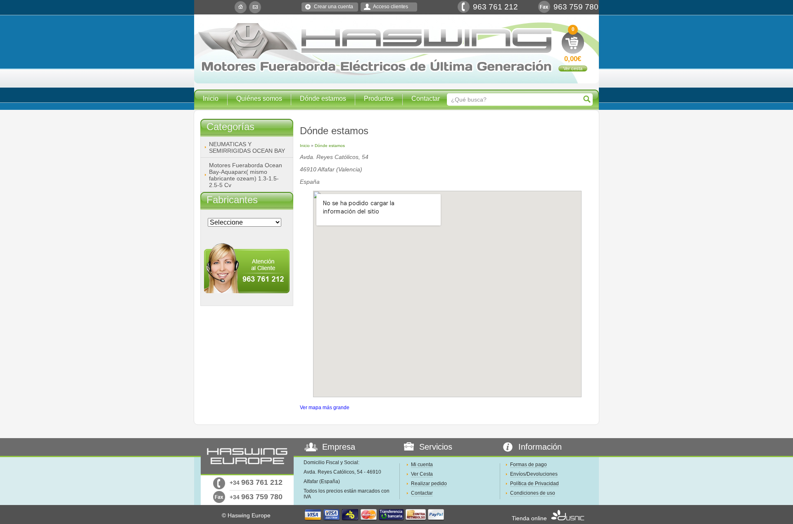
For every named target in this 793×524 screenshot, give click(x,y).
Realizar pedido (429, 483)
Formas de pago (528, 464)
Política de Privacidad (534, 483)
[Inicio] (241, 7)
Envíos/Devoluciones (534, 474)
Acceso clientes (390, 6)
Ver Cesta (422, 474)
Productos (379, 98)
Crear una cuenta (333, 6)
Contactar (425, 98)
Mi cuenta (422, 464)
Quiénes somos (259, 98)
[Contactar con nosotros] (255, 7)
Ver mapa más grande (324, 407)
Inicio (210, 98)
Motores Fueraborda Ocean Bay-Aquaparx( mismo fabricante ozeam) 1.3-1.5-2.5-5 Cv (245, 175)
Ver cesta (572, 68)
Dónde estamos (323, 98)
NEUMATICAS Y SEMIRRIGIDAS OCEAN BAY (247, 147)
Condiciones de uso (532, 493)
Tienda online (529, 518)
